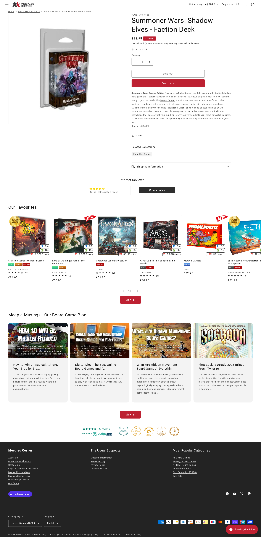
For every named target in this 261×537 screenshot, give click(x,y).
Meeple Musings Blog (19, 472)
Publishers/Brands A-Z (20, 479)
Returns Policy (98, 461)
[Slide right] (137, 291)
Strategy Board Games (184, 461)
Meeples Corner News (19, 476)
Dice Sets (177, 476)
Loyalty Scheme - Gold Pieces (23, 468)
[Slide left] (123, 291)
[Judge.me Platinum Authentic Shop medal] (123, 431)
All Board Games (181, 458)
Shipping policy (91, 535)
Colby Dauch (184, 93)
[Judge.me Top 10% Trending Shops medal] (174, 431)
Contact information (111, 535)
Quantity (136, 55)
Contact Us (14, 465)
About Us (13, 458)
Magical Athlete (192, 260)
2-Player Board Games (184, 465)
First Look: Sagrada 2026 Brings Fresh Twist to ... (221, 367)
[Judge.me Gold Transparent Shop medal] (136, 431)
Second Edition (167, 100)
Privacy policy (56, 535)
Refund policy (40, 535)
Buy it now (168, 83)
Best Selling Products (29, 11)
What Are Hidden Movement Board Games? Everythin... (157, 367)
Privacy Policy (98, 465)
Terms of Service (99, 468)
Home (11, 11)
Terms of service (73, 535)
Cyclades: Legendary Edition (111, 260)
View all (131, 299)
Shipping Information (101, 458)
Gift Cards (13, 483)
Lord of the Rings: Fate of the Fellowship (68, 262)
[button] (7, 4)
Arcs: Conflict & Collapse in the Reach (157, 262)
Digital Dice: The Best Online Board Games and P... (95, 367)
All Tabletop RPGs (182, 468)
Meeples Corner (23, 535)
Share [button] (138, 135)
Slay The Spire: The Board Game (26, 260)
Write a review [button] (157, 190)
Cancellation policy (133, 535)
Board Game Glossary (19, 461)
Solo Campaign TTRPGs (185, 472)
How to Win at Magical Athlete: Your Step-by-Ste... (35, 367)
